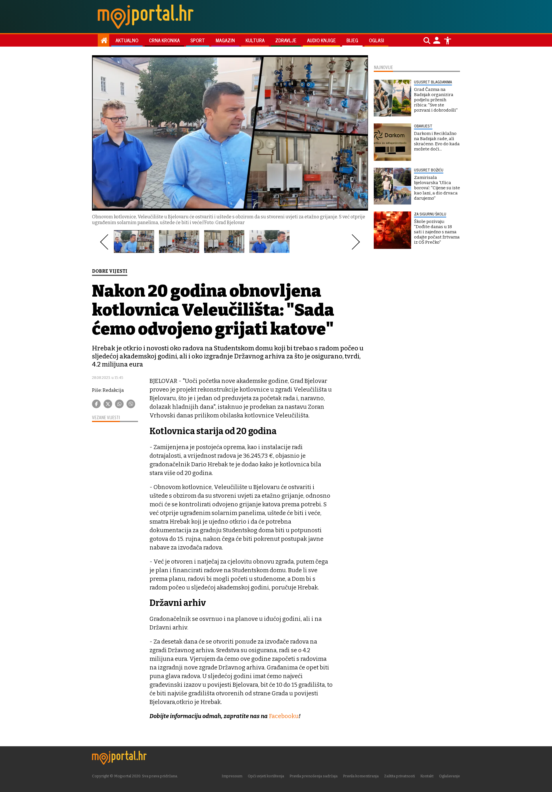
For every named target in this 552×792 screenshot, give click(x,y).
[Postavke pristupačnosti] (447, 40)
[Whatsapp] (119, 404)
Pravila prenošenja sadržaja (314, 776)
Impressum (232, 776)
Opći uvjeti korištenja (266, 776)
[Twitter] (107, 404)
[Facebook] (96, 404)
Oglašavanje (449, 776)
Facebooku (284, 716)
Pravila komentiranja (361, 776)
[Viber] (130, 404)
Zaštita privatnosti (399, 776)
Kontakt (427, 776)
